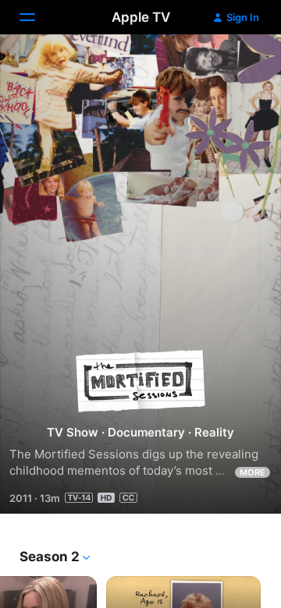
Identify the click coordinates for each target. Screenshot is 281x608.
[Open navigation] (37, 17)
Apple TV (141, 17)
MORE (252, 472)
